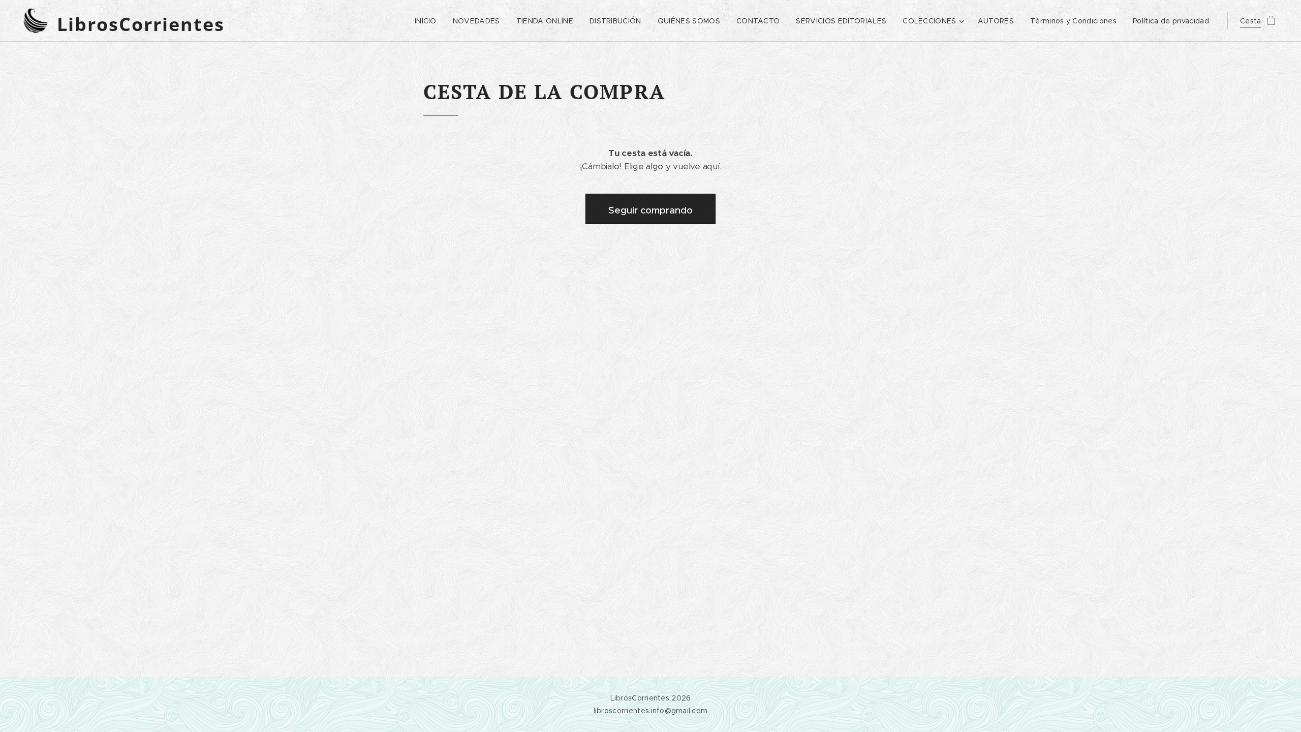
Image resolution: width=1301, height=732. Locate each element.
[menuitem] (428, 21)
